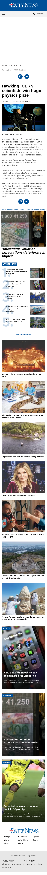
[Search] (34, 14)
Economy (22, 837)
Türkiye (7, 837)
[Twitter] (26, 76)
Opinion (36, 837)
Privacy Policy (8, 861)
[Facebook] (20, 76)
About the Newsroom (11, 864)
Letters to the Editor (33, 864)
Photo (21, 843)
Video (6, 843)
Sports (36, 840)
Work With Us (30, 861)
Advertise (6, 868)
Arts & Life (16, 66)
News (4, 66)
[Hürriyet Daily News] (23, 5)
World (6, 840)
